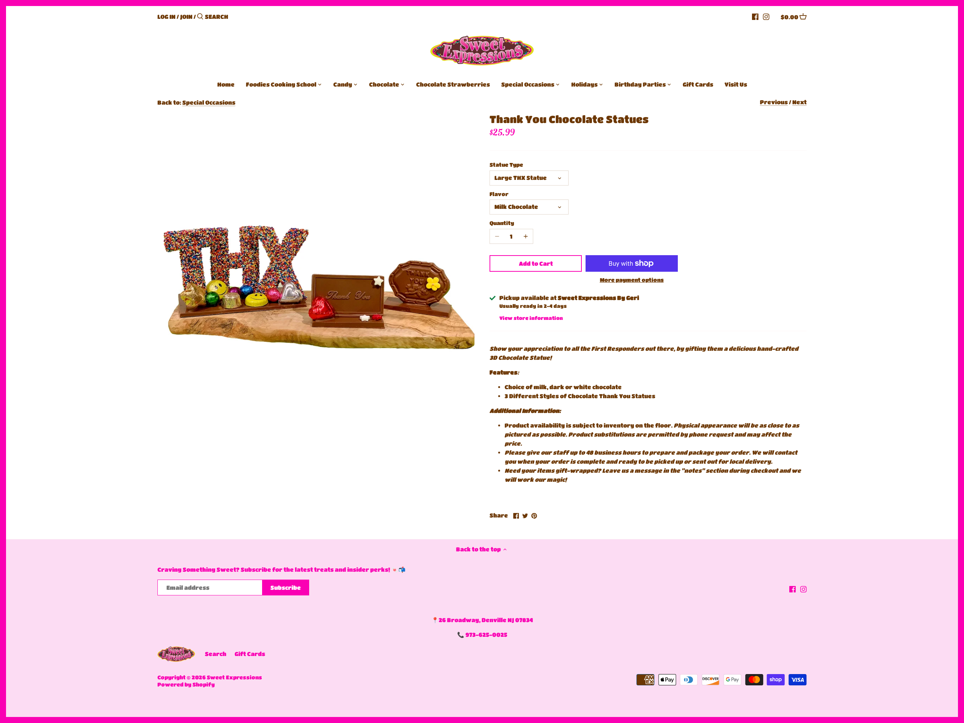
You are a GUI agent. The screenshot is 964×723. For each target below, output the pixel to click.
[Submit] (200, 16)
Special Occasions (208, 102)
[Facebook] (755, 16)
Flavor (499, 194)
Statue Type (506, 164)
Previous (774, 102)
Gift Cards (250, 653)
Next (799, 102)
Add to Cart (536, 263)
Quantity (502, 223)
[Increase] (526, 236)
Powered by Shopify (186, 684)
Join (186, 16)
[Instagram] (766, 16)
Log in (166, 16)
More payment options (632, 280)
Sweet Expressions (234, 677)
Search (215, 653)
